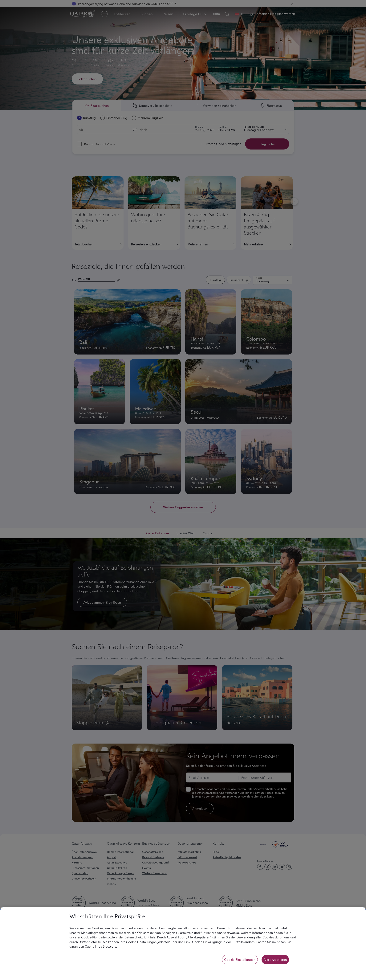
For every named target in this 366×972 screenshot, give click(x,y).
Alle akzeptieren (275, 959)
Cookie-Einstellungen (239, 959)
